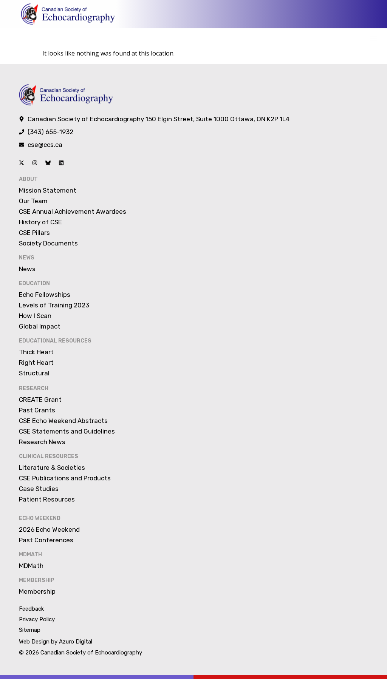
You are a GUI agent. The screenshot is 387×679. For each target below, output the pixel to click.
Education (34, 283)
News (26, 258)
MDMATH (30, 554)
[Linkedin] (61, 162)
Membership (36, 580)
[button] (373, 38)
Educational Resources (55, 341)
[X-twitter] (21, 162)
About (28, 179)
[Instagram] (34, 162)
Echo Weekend (39, 518)
